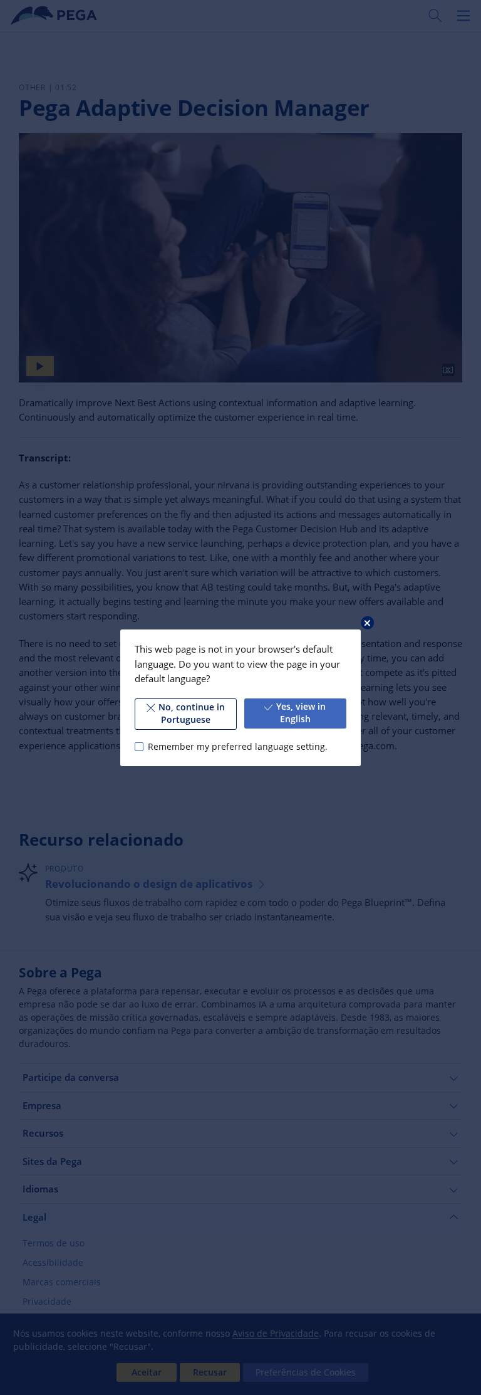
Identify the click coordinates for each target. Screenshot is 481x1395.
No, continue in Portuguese (191, 713)
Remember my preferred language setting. (237, 746)
